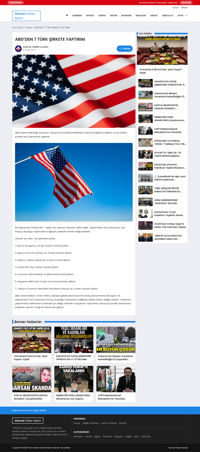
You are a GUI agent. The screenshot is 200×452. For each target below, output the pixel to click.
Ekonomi (126, 15)
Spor (180, 15)
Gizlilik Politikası (90, 423)
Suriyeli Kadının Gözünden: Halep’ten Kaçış (151, 2)
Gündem (77, 15)
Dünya (102, 15)
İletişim (184, 7)
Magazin (141, 15)
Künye (175, 7)
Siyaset (90, 15)
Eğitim (113, 15)
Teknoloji (167, 15)
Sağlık (153, 15)
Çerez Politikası (109, 423)
